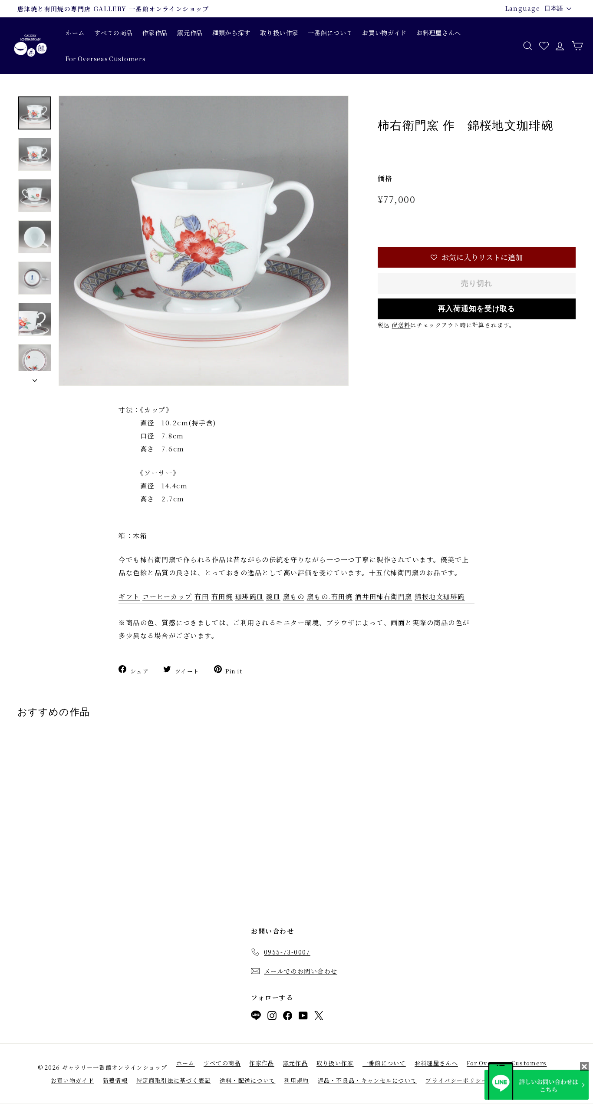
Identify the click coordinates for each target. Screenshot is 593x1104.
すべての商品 (113, 32)
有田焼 (222, 596)
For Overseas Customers (105, 58)
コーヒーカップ (167, 596)
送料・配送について (248, 1080)
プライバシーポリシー (456, 1080)
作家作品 (155, 32)
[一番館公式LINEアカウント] (256, 1017)
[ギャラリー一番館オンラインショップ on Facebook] (287, 1017)
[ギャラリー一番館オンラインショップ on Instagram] (272, 1017)
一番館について (330, 32)
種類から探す (231, 32)
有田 (201, 596)
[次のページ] (34, 378)
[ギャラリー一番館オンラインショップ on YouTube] (303, 1017)
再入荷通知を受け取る (477, 309)
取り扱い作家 (279, 32)
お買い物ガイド (384, 32)
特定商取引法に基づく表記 (173, 1080)
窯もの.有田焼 (330, 596)
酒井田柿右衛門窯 (383, 596)
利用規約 (296, 1080)
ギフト (129, 596)
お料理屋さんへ (438, 32)
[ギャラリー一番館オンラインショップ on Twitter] (318, 1017)
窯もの (294, 596)
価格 (385, 178)
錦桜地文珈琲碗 (440, 596)
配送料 (401, 325)
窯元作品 (190, 32)
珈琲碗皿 (249, 596)
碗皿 (273, 596)
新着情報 (115, 1080)
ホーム (75, 32)
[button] (477, 257)
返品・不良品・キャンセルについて (367, 1080)
